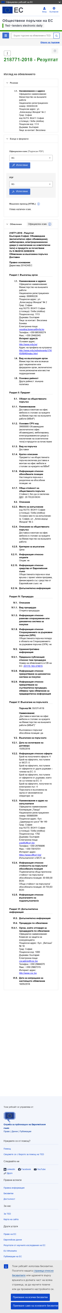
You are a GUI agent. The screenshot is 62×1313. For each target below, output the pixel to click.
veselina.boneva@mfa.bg (31, 329)
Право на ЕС (10, 1234)
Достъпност (9, 1199)
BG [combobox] (12, 158)
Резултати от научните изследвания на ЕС (24, 1245)
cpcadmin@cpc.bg (28, 961)
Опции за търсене (50, 42)
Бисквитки (8, 1193)
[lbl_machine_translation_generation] (38, 204)
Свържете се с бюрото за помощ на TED (24, 1154)
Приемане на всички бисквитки (30, 1297)
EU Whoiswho (10, 1251)
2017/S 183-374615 (33, 666)
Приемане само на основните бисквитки (35, 1305)
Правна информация (14, 1188)
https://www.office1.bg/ (30, 855)
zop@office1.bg (26, 842)
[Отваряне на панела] (7, 53)
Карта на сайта (11, 1219)
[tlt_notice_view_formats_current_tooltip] (49, 224)
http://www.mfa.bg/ (28, 344)
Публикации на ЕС (13, 1256)
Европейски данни (13, 1239)
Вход (44, 12)
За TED (7, 1214)
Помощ (7, 1149)
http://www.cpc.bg (28, 973)
